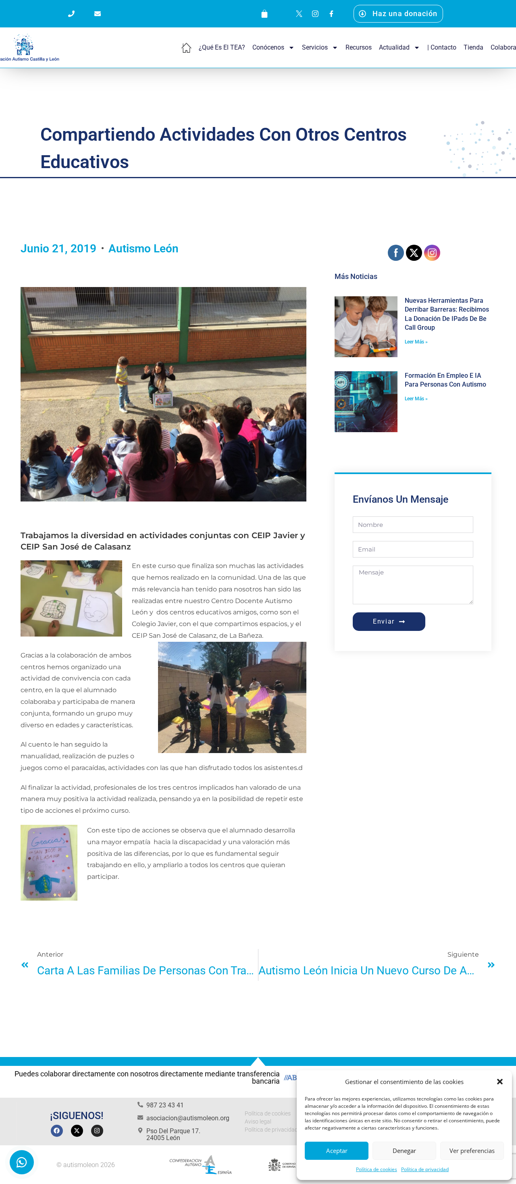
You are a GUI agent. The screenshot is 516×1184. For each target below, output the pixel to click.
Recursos (358, 47)
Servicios (315, 47)
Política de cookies (376, 1169)
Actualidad (394, 47)
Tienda (473, 47)
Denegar (404, 1151)
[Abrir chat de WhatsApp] (22, 1162)
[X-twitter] (77, 1131)
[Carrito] (264, 13)
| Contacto (441, 47)
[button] (500, 1082)
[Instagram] (97, 1131)
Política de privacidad (425, 1169)
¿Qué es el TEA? (222, 47)
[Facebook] (57, 1131)
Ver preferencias (472, 1151)
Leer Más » (416, 342)
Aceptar (336, 1151)
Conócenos (268, 47)
